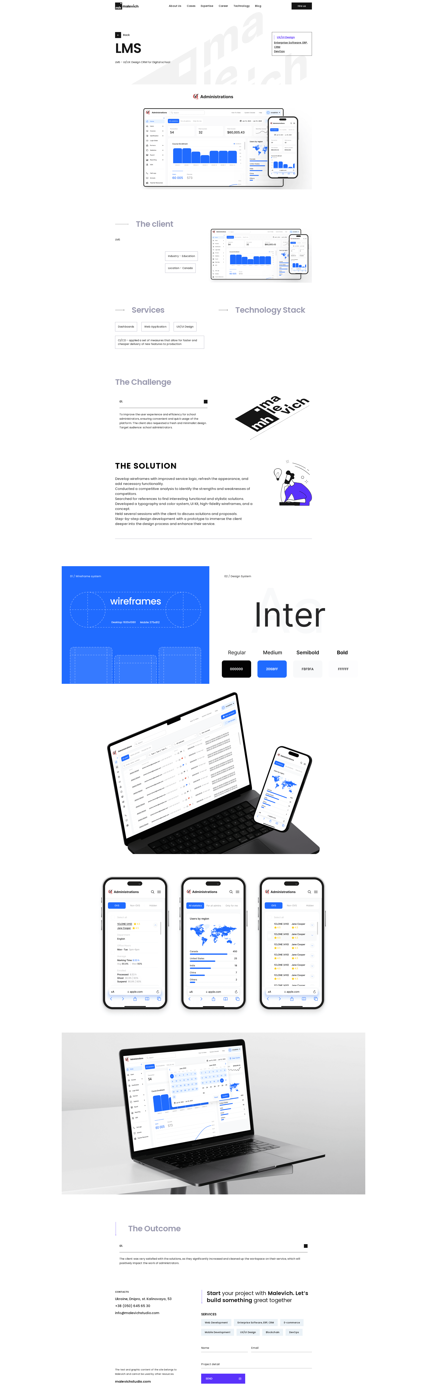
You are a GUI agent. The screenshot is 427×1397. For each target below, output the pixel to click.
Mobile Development (217, 1332)
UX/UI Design (248, 1332)
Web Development (216, 1322)
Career (223, 6)
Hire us (302, 6)
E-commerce (292, 1322)
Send (209, 1378)
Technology (242, 6)
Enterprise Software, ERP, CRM (256, 1322)
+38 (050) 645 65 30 (132, 1306)
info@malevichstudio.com (137, 1313)
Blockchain (273, 1332)
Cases (191, 6)
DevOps (294, 1332)
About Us (175, 6)
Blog (258, 6)
